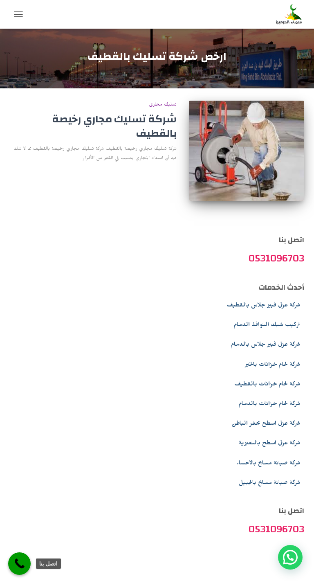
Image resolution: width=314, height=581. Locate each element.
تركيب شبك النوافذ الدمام (267, 325)
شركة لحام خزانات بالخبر (272, 365)
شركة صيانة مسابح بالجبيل (269, 483)
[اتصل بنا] (19, 563)
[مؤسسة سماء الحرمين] (286, 14)
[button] (290, 557)
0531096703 (276, 258)
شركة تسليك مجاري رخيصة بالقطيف (114, 126)
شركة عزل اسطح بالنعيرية (269, 444)
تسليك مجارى (163, 105)
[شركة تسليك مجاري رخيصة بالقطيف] (247, 151)
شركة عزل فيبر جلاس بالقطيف (263, 306)
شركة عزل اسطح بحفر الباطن (265, 424)
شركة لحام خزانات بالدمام (269, 404)
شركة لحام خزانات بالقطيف (267, 385)
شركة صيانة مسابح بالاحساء (268, 464)
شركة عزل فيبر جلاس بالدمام (265, 345)
